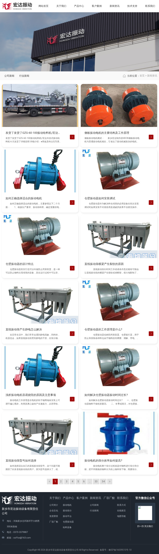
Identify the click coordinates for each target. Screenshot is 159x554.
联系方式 (121, 505)
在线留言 (121, 510)
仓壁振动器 (68, 521)
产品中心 (68, 498)
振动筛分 (67, 510)
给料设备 (67, 527)
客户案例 (82, 498)
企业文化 (53, 510)
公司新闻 (9, 75)
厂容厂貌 (53, 521)
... (89, 481)
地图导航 (121, 516)
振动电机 (67, 505)
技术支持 (132, 6)
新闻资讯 (152, 75)
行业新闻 (24, 75)
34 (103, 481)
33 (96, 481)
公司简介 (53, 505)
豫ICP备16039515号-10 (120, 550)
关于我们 (55, 498)
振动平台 (67, 516)
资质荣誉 (53, 516)
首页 (142, 75)
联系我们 (122, 498)
